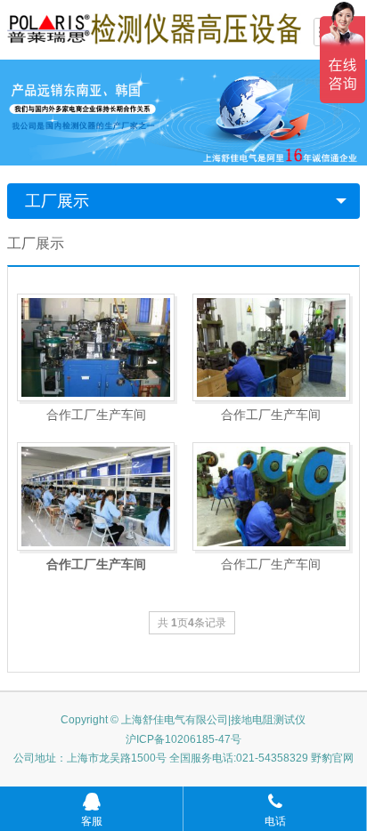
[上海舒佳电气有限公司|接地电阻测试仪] (154, 27)
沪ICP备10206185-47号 (183, 739)
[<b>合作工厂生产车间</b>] (96, 496)
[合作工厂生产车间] (96, 348)
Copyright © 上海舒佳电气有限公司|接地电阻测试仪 (183, 720)
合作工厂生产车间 (96, 414)
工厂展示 (57, 201)
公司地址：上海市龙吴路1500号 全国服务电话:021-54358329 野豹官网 (183, 758)
